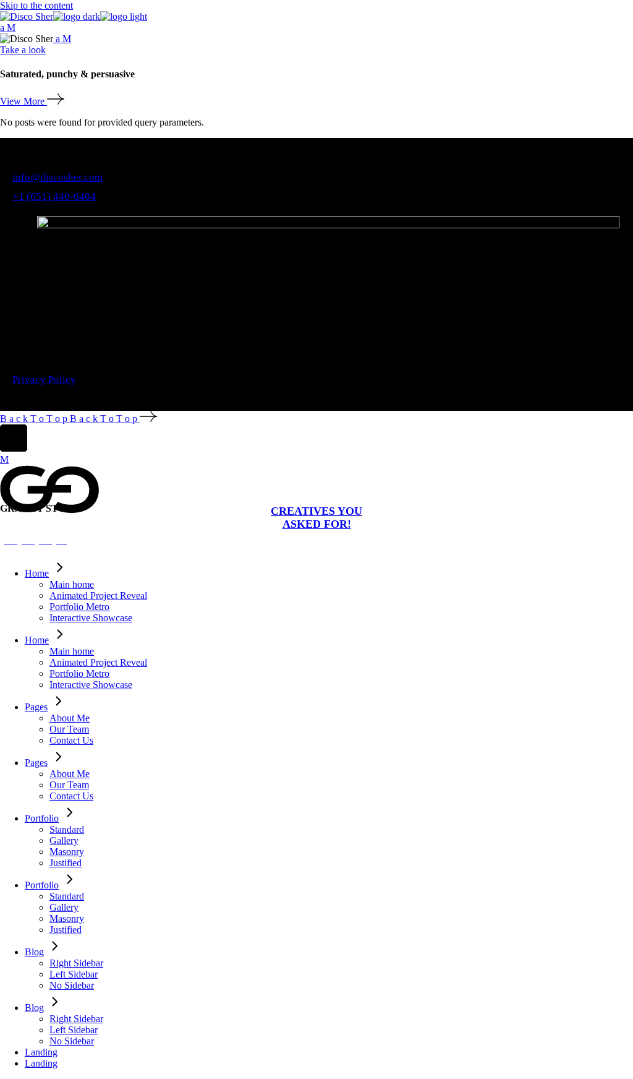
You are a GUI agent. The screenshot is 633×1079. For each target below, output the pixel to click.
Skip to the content (36, 5)
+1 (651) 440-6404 (54, 196)
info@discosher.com (57, 177)
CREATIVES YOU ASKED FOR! (316, 517)
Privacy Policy (44, 379)
